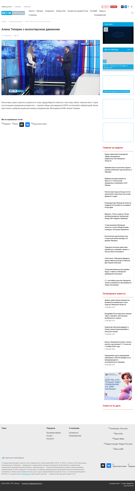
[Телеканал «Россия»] (118, 428)
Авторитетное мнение (15, 21)
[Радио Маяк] (118, 438)
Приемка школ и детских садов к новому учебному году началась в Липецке (118, 170)
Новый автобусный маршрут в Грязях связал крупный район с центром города (117, 329)
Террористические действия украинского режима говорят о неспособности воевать (117, 249)
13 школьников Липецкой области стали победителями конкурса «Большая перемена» (117, 227)
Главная (3, 21)
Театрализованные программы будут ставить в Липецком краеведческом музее (117, 271)
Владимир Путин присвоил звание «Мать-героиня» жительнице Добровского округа (118, 316)
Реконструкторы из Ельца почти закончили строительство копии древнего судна (118, 194)
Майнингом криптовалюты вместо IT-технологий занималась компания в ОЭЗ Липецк (116, 182)
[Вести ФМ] (118, 449)
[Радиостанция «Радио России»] (118, 443)
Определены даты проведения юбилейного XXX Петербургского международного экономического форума (118, 358)
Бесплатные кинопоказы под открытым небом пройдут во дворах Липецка (116, 238)
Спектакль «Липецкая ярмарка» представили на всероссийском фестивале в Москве (117, 260)
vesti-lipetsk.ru (26, 474)
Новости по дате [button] (111, 405)
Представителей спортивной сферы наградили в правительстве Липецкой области (116, 157)
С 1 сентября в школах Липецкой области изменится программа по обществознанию (118, 283)
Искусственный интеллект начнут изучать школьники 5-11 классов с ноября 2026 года (118, 344)
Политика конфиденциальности (32, 483)
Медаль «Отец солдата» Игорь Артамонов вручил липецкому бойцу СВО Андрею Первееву (117, 216)
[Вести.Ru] (118, 433)
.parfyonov (128, 485)
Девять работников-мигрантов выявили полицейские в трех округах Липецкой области (117, 302)
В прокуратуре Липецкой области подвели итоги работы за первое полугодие (118, 205)
